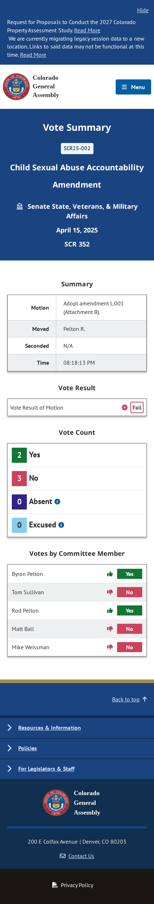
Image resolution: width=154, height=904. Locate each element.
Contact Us (81, 855)
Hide (143, 10)
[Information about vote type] (57, 501)
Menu (137, 87)
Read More (87, 30)
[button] (77, 728)
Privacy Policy (77, 885)
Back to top (126, 699)
